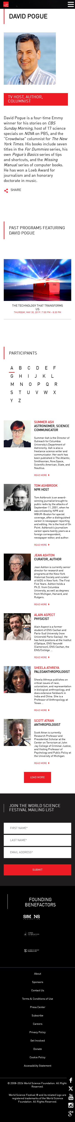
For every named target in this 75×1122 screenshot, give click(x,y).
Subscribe (37, 1015)
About (37, 973)
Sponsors (37, 982)
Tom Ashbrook (46, 487)
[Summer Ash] (17, 434)
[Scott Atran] (17, 732)
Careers (37, 1024)
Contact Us (37, 990)
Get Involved (37, 1040)
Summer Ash (51, 426)
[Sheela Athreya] (17, 679)
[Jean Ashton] (17, 567)
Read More (40, 475)
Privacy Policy (37, 1032)
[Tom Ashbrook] (17, 497)
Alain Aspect (44, 617)
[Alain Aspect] (17, 626)
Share (16, 190)
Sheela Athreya (52, 670)
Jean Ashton (47, 557)
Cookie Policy (37, 1057)
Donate (37, 1049)
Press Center (37, 1007)
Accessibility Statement (37, 1065)
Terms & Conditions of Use (37, 999)
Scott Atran (47, 723)
